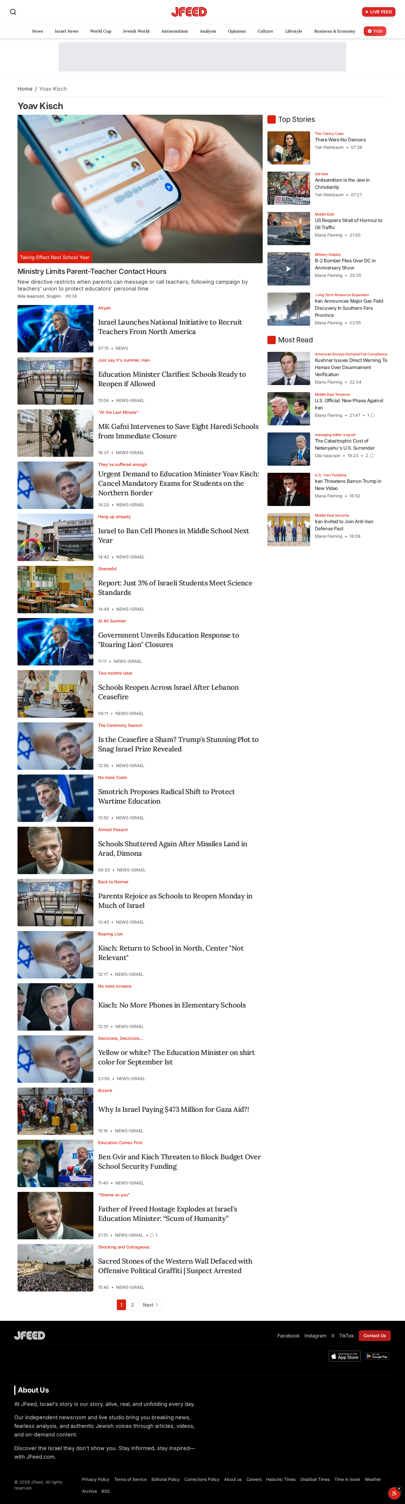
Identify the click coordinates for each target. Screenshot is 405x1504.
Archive (89, 1491)
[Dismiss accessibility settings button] (399, 1489)
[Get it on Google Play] (377, 1356)
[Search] (13, 11)
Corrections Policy (201, 1479)
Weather (373, 1479)
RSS (106, 1491)
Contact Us (374, 1335)
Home (25, 89)
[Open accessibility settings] (394, 1493)
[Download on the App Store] (345, 1356)
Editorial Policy (166, 1479)
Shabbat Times (315, 1479)
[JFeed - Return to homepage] (29, 1335)
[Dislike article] (243, 348)
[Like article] (232, 348)
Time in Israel (347, 1479)
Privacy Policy (95, 1479)
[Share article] (254, 348)
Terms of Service (130, 1479)
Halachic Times (281, 1479)
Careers (254, 1479)
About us (233, 1479)
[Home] (189, 12)
